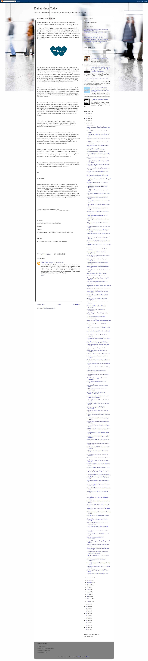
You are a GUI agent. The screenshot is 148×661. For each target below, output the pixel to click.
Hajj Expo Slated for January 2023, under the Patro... (97, 183)
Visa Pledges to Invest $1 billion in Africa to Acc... (99, 474)
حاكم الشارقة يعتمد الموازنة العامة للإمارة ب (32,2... (98, 190)
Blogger (88, 656)
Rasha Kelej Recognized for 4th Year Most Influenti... (97, 335)
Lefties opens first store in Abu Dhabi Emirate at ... (99, 353)
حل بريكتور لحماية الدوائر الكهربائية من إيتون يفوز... (98, 505)
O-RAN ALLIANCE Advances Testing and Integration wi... (97, 523)
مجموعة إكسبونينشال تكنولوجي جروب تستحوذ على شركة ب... (98, 484)
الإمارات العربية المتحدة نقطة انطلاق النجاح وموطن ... (97, 215)
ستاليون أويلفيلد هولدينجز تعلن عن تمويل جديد (99, 99)
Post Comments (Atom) (49, 308)
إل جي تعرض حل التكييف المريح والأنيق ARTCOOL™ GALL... (96, 393)
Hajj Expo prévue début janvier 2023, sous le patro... (97, 175)
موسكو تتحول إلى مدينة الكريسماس (96, 149)
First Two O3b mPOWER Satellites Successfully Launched (98, 447)
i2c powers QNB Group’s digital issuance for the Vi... (98, 467)
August (89, 585)
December (89, 125)
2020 (87, 606)
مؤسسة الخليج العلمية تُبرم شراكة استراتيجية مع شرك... (99, 285)
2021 (87, 604)
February (89, 599)
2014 (87, 620)
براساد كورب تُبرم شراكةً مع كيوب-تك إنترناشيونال (96, 306)
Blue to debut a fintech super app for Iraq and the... (98, 495)
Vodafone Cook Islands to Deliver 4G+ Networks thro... (98, 414)
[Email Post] (55, 254)
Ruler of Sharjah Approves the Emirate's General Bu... (98, 194)
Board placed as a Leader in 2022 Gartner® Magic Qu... (98, 367)
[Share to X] (61, 254)
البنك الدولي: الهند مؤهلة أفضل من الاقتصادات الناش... (98, 135)
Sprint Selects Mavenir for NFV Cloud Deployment (96, 39)
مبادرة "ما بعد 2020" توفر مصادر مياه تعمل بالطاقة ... (97, 223)
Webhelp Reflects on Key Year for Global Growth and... (98, 270)
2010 (87, 629)
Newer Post (40, 304)
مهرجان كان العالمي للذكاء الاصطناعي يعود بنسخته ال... (97, 291)
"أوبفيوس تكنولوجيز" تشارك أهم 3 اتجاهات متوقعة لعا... (97, 142)
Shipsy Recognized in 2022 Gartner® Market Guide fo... (97, 263)
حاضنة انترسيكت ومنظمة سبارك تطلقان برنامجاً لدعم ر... (98, 541)
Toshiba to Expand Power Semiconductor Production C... (96, 389)
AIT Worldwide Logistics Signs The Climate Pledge (97, 157)
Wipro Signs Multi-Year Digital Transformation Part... (98, 481)
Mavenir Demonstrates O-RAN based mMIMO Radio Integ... (98, 443)
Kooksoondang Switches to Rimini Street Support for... (98, 339)
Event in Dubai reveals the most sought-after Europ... (97, 131)
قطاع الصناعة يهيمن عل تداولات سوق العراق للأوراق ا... (98, 230)
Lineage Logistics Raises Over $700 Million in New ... (98, 324)
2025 (87, 116)
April (88, 594)
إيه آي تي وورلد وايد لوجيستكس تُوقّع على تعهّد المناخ (98, 154)
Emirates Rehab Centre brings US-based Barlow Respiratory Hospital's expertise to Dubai (95, 42)
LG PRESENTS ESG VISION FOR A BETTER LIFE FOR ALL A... (98, 255)
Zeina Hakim (44, 262)
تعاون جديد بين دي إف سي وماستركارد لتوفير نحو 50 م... (98, 460)
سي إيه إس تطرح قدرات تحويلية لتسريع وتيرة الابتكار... (98, 425)
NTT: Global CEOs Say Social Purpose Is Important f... (96, 559)
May (88, 592)
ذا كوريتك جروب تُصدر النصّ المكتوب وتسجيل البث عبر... (98, 278)
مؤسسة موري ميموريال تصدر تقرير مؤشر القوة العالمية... (98, 563)
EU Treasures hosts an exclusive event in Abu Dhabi (97, 208)
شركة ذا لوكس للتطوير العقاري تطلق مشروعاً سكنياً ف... (98, 360)
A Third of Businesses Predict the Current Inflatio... (96, 382)
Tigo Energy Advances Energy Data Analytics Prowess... (98, 530)
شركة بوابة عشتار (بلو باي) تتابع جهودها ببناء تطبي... (97, 492)
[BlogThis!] (59, 254)
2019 (87, 609)
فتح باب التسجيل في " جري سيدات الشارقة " (98, 342)
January (89, 601)
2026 (87, 113)
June (88, 589)
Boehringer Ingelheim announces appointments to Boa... (98, 201)
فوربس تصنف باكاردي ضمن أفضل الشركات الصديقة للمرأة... (97, 451)
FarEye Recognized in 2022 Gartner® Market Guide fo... (97, 356)
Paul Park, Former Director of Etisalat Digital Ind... (97, 172)
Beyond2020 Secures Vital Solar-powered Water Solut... (98, 226)
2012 (87, 625)
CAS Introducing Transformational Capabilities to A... (98, 429)
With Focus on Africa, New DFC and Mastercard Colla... (98, 464)
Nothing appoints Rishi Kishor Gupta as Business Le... (98, 241)
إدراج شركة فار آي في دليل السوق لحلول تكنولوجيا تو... (97, 350)
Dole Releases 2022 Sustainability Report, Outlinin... (97, 248)
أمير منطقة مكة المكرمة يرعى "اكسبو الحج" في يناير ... (99, 179)
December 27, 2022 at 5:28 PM (56, 262)
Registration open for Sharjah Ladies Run (96, 348)
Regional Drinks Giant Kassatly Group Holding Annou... (98, 403)
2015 (87, 618)
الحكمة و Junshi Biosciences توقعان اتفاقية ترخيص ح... (97, 186)
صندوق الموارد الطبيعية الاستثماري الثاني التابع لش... (98, 313)
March (88, 596)
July (88, 587)
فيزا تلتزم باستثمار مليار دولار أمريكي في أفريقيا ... (99, 471)
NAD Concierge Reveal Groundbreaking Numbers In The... (99, 512)
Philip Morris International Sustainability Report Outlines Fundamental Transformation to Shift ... (95, 33)
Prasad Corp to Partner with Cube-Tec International (96, 309)
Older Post (76, 304)
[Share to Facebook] (63, 254)
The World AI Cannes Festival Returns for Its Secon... (97, 295)
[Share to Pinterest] (64, 254)
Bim (79, 656)
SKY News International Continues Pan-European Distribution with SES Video (96, 29)
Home (59, 304)
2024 (87, 118)
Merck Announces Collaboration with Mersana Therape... (98, 212)
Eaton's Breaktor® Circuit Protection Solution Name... (98, 516)
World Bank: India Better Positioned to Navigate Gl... (98, 138)
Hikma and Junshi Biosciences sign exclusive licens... (97, 197)
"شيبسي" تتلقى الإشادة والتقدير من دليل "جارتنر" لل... (97, 259)
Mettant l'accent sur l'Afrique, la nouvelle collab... (98, 458)
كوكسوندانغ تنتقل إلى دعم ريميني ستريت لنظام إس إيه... (98, 328)
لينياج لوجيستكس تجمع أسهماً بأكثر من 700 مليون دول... (99, 320)
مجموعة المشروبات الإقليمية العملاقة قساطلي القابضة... (98, 400)
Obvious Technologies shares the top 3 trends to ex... (98, 146)
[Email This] (58, 254)
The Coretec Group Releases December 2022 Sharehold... (97, 282)
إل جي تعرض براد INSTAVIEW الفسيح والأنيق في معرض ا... (98, 548)
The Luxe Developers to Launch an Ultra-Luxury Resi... (98, 363)
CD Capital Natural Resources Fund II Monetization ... (96, 317)
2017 (87, 613)
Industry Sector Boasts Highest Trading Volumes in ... (98, 234)
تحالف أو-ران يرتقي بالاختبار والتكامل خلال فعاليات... (97, 519)
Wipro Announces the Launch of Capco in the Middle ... (97, 574)
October (89, 580)
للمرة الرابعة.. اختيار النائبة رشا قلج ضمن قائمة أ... (98, 331)
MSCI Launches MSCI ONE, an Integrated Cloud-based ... (99, 440)
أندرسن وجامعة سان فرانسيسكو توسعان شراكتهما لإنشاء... (97, 299)
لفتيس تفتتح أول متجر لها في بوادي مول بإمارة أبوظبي (98, 344)
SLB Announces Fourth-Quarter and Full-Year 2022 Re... (98, 422)
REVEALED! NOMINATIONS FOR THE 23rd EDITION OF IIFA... (98, 165)
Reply (42, 275)
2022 (87, 123)
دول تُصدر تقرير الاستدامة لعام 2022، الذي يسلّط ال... (98, 245)
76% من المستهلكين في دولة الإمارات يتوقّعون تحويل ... (98, 497)
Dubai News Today (46, 8)
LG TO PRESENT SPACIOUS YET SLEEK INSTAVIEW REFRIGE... (97, 552)
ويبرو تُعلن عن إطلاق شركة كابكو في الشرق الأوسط (98, 570)
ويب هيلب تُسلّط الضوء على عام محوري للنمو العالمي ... (98, 266)
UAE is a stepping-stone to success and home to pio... (98, 219)
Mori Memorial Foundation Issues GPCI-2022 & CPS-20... (98, 567)
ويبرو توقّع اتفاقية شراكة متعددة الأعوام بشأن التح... (98, 477)
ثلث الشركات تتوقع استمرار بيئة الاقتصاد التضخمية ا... (97, 378)
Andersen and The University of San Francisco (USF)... (98, 302)
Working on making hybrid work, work (96, 275)
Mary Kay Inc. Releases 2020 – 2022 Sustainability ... (95, 537)
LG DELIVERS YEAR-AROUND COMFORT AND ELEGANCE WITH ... (98, 396)
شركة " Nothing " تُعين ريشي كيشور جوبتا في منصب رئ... (98, 237)
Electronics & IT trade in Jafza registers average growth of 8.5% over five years (100, 57)
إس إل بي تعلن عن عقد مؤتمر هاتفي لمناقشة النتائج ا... (98, 418)
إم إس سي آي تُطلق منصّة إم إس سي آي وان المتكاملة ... (98, 436)
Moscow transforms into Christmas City (96, 151)
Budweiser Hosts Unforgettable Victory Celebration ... (96, 371)
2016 (87, 616)
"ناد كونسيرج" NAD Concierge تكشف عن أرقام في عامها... (98, 508)
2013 (87, 623)
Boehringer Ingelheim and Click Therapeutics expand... (97, 374)
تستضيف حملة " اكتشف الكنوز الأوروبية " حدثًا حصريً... (98, 205)
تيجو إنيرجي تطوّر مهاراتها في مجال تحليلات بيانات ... (97, 527)
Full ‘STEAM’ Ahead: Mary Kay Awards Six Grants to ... (97, 411)
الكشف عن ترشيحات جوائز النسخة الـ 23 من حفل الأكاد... (98, 161)
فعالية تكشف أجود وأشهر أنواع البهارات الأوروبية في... (98, 127)
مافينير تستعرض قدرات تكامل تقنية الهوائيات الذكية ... (98, 433)
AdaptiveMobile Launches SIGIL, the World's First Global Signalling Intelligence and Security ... (96, 36)
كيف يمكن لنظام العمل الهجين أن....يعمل (97, 273)
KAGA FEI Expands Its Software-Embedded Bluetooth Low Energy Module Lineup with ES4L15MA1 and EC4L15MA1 (100, 90)
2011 (87, 627)
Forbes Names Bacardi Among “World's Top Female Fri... (97, 454)
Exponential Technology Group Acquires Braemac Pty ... (99, 488)
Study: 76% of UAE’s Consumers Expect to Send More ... (98, 501)
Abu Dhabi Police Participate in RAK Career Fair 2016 (96, 79)
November (89, 578)
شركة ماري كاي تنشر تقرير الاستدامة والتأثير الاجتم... (98, 534)
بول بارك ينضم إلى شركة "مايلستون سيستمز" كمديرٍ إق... (98, 168)
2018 (87, 611)
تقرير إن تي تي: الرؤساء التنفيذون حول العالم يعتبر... (98, 556)
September (89, 582)
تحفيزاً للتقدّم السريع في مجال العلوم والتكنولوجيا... (96, 407)
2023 (87, 120)
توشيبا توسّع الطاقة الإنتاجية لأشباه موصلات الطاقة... (97, 385)
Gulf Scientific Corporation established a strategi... (99, 289)
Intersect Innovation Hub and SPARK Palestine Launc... (98, 545)
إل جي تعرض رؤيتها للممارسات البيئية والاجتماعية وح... (96, 252)
